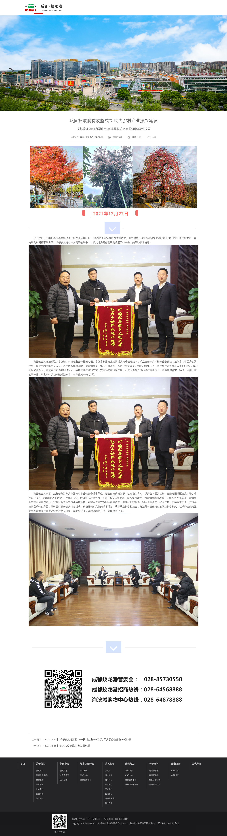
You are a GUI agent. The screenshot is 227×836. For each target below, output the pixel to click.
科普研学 (153, 763)
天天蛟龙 (63, 780)
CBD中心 (84, 775)
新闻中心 (89, 137)
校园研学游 (153, 775)
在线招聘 (175, 775)
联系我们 (196, 763)
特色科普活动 (154, 784)
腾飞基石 (109, 763)
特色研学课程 (154, 780)
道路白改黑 (109, 798)
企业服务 (176, 763)
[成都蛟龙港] (43, 7)
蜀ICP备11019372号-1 (168, 823)
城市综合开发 (87, 763)
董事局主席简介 (42, 775)
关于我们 (40, 763)
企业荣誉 (39, 784)
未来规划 (130, 763)
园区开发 (84, 771)
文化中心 (108, 794)
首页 (82, 137)
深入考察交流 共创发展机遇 (75, 745)
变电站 (108, 771)
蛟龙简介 (39, 771)
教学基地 (39, 798)
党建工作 (39, 780)
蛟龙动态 (99, 137)
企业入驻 (175, 771)
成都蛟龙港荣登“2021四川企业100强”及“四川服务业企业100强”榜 (95, 739)
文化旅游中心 (85, 780)
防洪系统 (108, 803)
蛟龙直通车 (64, 775)
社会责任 (39, 789)
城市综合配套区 (131, 784)
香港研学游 (153, 771)
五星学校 (108, 789)
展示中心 (108, 784)
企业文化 (39, 794)
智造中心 (129, 771)
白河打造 (108, 780)
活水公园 (108, 775)
